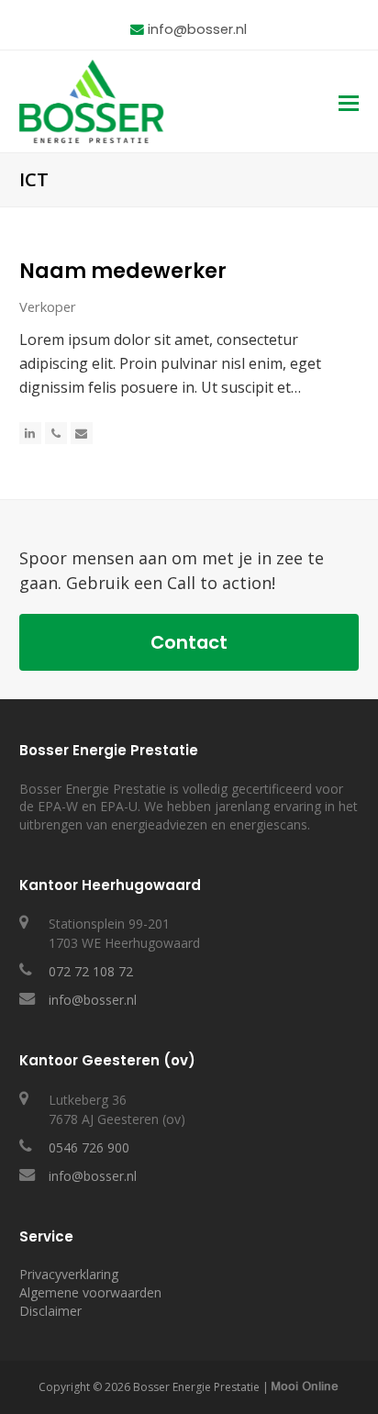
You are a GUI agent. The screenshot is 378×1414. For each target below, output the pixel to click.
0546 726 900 (89, 1147)
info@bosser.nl (197, 29)
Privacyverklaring (68, 1274)
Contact (189, 642)
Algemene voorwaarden (90, 1292)
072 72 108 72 (91, 971)
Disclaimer (50, 1310)
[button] (349, 102)
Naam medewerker (123, 271)
